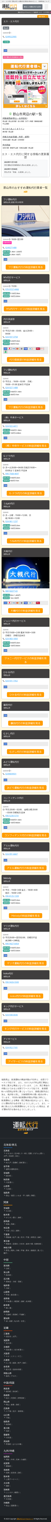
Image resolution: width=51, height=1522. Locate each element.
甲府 (7, 1295)
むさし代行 (9, 733)
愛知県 (7, 1318)
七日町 (8, 1189)
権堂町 (17, 1301)
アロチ (13, 1376)
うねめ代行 (9, 503)
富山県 (7, 1272)
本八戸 (8, 1162)
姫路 (14, 1363)
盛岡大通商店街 (12, 1169)
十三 (19, 1356)
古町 (7, 1268)
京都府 (7, 1346)
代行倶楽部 (9, 319)
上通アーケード (12, 1479)
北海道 (7, 1150)
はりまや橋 (17, 1444)
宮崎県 (7, 1489)
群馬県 (7, 1221)
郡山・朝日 (10, 1195)
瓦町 (7, 1431)
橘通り (17, 1492)
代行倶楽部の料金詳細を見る (25, 359)
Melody (7, 878)
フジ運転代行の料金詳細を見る (25, 267)
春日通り (14, 1295)
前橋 (7, 1224)
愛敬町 (8, 1466)
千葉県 (7, 1234)
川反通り (9, 1182)
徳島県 (7, 1421)
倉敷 (12, 1404)
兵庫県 (7, 1360)
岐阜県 (7, 1305)
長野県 (7, 1298)
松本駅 (28, 1301)
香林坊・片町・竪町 (14, 1281)
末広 (17, 1156)
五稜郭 (11, 1156)
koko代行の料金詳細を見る (25, 996)
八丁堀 (8, 1411)
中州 (12, 1459)
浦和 (17, 1230)
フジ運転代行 (10, 199)
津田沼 (33, 1237)
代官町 (13, 1398)
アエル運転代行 (11, 845)
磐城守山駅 (14, 148)
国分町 (8, 1176)
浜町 (19, 1472)
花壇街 (15, 1244)
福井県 (7, 1285)
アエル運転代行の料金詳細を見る (25, 868)
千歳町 (22, 1314)
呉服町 (8, 1314)
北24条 (17, 1153)
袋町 (23, 1301)
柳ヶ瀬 (8, 1308)
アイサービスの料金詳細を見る (25, 1061)
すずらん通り (38, 1153)
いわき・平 (20, 1195)
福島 (28, 1195)
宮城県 (7, 1173)
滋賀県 (7, 1340)
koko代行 (8, 973)
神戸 (19, 1363)
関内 (12, 1250)
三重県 (7, 1333)
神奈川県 (8, 1247)
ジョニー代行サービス (14, 621)
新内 (7, 1376)
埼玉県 (7, 1227)
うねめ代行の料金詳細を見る (25, 541)
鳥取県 (7, 1388)
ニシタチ (9, 1492)
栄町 (39, 1237)
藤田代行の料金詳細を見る (25, 723)
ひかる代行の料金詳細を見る (25, 694)
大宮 (7, 1230)
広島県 (7, 1408)
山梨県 (7, 1292)
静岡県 (7, 1311)
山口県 (7, 1415)
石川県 (7, 1278)
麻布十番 (29, 1244)
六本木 (22, 1244)
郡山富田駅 (13, 121)
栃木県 (7, 1214)
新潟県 (7, 1265)
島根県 (7, 1395)
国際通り (14, 1505)
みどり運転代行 (11, 762)
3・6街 (24, 1153)
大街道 (8, 1437)
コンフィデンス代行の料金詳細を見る (25, 835)
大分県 (7, 1483)
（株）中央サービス (13, 417)
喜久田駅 (21, 121)
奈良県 (7, 1366)
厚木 (27, 1250)
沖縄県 (7, 1502)
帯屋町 (8, 1444)
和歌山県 (8, 1373)
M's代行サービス (11, 277)
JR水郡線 (6, 144)
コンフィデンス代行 (13, 798)
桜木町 (8, 1275)
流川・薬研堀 (18, 1411)
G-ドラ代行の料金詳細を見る (25, 493)
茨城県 (7, 1208)
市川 (22, 1237)
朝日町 (8, 1391)
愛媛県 (7, 1434)
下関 (7, 1418)
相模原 (33, 1250)
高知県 (7, 1441)
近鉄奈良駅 (17, 1369)
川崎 (17, 1250)
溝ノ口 (40, 1250)
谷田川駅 (6, 148)
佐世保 (13, 1472)
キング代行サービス (13, 1006)
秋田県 (7, 1179)
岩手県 (7, 1166)
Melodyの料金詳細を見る (25, 915)
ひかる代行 (9, 672)
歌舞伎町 (37, 1244)
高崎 (12, 1224)
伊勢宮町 (21, 1398)
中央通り (9, 1301)
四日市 (8, 1336)
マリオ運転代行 (11, 926)
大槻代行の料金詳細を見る (25, 610)
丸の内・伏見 (19, 1321)
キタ (7, 1356)
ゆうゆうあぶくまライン (13, 128)
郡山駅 (5, 121)
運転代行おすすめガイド (25, 12)
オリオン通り (11, 1217)
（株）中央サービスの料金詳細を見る (25, 445)
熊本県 (7, 1476)
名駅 (11, 1321)
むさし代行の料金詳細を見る (25, 751)
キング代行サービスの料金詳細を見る (25, 1028)
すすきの (9, 1153)
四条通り (9, 1349)
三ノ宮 (8, 1363)
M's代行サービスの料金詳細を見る (25, 309)
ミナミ (13, 1356)
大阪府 (7, 1353)
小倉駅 (23, 1459)
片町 (7, 1288)
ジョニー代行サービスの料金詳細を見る (25, 660)
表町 (17, 1404)
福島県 (36, 12)
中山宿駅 (6, 124)
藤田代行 (7, 705)
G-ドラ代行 (9, 456)
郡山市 (6, 28)
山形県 (7, 1186)
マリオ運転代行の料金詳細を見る (25, 963)
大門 (5, 1156)
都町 (7, 1486)
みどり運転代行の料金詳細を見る (25, 787)
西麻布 (8, 1244)
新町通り (22, 1162)
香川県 (7, 1428)
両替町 (15, 1314)
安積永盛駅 (7, 140)
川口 (12, 1230)
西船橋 (8, 1237)
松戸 (14, 1237)
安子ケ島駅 (29, 121)
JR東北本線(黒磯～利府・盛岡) (16, 136)
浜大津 (8, 1343)
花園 (30, 1153)
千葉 (27, 1237)
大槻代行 (7, 551)
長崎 (7, 1472)
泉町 (19, 1217)
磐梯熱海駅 (38, 121)
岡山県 (7, 1401)
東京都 (7, 1241)
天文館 (8, 1499)
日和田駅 (21, 140)
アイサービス (10, 1039)
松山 (7, 1505)
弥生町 (15, 1391)
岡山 (7, 1404)
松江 (7, 1398)
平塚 (22, 1250)
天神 (17, 1459)
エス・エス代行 (11, 21)
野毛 (7, 1250)
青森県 (7, 1159)
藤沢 (5, 1253)
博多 (7, 1459)
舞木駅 (5, 132)
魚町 (24, 1363)
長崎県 (7, 1469)
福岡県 (7, 1456)
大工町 (8, 1211)
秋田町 (8, 1424)
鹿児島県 (8, 1496)
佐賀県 (7, 1463)
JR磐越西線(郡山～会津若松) (15, 118)
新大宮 (8, 1369)
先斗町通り (18, 1349)
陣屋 (33, 1195)
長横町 (15, 1162)
